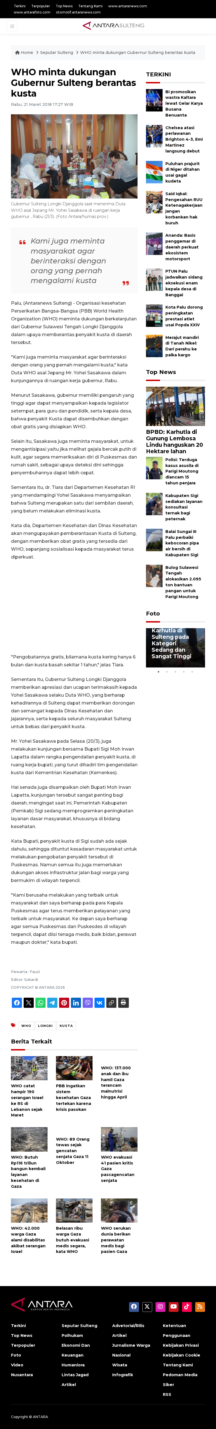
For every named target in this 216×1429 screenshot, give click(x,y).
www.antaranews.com (127, 6)
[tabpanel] (175, 647)
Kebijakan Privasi (181, 1345)
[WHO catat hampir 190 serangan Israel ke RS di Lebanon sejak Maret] (29, 1067)
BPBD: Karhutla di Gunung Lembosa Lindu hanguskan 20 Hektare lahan (174, 442)
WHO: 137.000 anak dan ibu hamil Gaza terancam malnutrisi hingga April (116, 1082)
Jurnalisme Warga (131, 1345)
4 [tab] (184, 671)
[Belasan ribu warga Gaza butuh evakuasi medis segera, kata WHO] (74, 1210)
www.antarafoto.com (32, 12)
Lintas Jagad (75, 1374)
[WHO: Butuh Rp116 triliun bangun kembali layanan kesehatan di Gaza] (29, 1139)
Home (27, 52)
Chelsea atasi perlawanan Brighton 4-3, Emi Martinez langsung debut (184, 139)
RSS (167, 1394)
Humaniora (73, 1365)
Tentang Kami (90, 6)
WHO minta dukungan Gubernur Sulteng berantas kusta (137, 52)
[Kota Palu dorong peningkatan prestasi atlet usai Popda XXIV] (154, 315)
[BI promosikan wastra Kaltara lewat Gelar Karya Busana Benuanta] (154, 99)
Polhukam (72, 1335)
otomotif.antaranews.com (78, 12)
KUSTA (66, 1026)
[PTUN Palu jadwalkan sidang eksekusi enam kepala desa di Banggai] (154, 279)
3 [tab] (175, 671)
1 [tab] (158, 671)
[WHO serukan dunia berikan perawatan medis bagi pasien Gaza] (119, 1210)
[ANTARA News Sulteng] (113, 26)
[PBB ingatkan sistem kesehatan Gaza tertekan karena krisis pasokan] (74, 1067)
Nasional (121, 1355)
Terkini (20, 6)
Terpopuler (40, 6)
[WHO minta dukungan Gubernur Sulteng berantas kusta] (175, 406)
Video (17, 1365)
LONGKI (45, 1026)
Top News (64, 6)
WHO (26, 1026)
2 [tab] (167, 671)
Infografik (122, 1374)
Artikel (69, 1384)
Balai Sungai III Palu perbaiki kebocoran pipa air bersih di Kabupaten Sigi (182, 543)
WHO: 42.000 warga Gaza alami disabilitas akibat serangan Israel (28, 1240)
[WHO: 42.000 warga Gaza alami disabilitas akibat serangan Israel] (29, 1210)
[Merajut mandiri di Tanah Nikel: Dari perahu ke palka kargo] (154, 345)
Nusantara (22, 1374)
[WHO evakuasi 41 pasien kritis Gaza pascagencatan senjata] (119, 1139)
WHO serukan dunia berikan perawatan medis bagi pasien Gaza (116, 1240)
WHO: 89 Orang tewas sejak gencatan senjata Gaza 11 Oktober (72, 1151)
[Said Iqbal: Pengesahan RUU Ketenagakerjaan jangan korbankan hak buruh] (154, 201)
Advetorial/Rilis (128, 1325)
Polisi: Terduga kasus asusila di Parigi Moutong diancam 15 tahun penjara (182, 471)
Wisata (119, 1365)
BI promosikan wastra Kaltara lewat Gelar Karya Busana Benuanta (184, 103)
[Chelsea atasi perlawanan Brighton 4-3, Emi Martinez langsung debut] (154, 135)
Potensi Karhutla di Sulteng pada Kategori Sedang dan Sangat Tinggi (172, 640)
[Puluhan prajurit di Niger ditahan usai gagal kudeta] (154, 171)
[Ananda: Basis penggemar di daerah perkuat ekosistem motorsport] (154, 243)
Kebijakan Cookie (181, 1355)
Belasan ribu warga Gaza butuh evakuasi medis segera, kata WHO (72, 1240)
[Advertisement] (74, 607)
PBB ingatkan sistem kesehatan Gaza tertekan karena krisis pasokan (73, 1097)
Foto (153, 613)
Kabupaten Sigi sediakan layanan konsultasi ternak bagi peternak (183, 507)
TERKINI (158, 74)
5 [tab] (192, 671)
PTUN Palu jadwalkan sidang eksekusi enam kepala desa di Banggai (183, 283)
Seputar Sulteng (57, 52)
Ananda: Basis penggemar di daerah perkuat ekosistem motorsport (182, 247)
